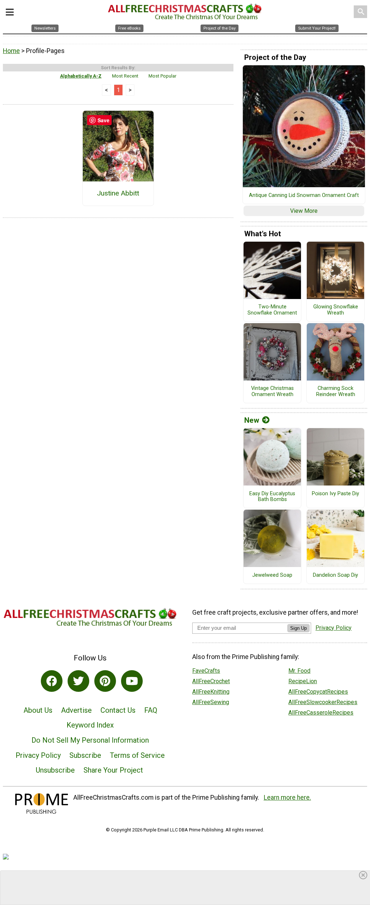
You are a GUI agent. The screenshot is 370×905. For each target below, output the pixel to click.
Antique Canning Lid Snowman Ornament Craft (304, 195)
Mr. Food (299, 670)
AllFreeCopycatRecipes (318, 691)
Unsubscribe (55, 770)
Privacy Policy (38, 755)
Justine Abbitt (118, 193)
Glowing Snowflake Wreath (335, 310)
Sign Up (298, 628)
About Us (37, 710)
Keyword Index (90, 725)
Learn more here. (287, 797)
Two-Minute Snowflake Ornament (272, 310)
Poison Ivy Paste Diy (335, 494)
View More (304, 210)
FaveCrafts (206, 670)
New (251, 420)
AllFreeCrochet (211, 681)
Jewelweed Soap (272, 575)
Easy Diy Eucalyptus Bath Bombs (272, 497)
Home (11, 50)
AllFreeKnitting (210, 691)
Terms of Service (137, 755)
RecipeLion (302, 681)
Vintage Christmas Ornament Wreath (272, 391)
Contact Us (117, 710)
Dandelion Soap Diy (335, 575)
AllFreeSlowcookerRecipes (322, 702)
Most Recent (125, 76)
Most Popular (162, 76)
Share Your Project (113, 770)
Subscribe (85, 755)
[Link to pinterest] (105, 681)
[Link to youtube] (132, 681)
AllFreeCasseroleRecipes (320, 712)
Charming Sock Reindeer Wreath (335, 391)
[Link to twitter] (78, 681)
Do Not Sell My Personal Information (90, 740)
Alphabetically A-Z (81, 76)
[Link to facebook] (52, 681)
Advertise (76, 710)
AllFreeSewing (210, 702)
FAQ (150, 710)
